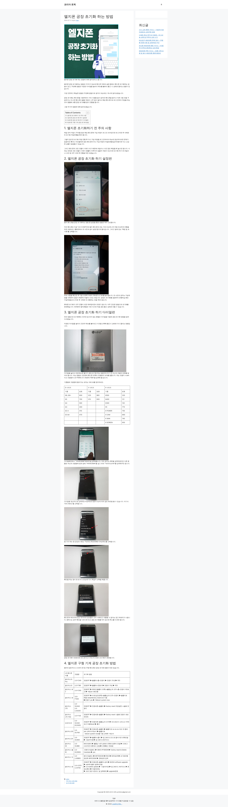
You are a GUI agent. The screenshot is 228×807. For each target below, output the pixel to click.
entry (67, 779)
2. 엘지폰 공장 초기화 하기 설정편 (77, 118)
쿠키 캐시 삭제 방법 (71, 781)
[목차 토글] (87, 112)
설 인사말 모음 (70, 783)
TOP (114, 798)
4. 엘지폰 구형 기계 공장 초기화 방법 (78, 122)
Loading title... (117, 804)
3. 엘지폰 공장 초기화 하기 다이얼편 (77, 120)
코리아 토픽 (70, 4)
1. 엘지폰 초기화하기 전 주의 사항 (76, 115)
